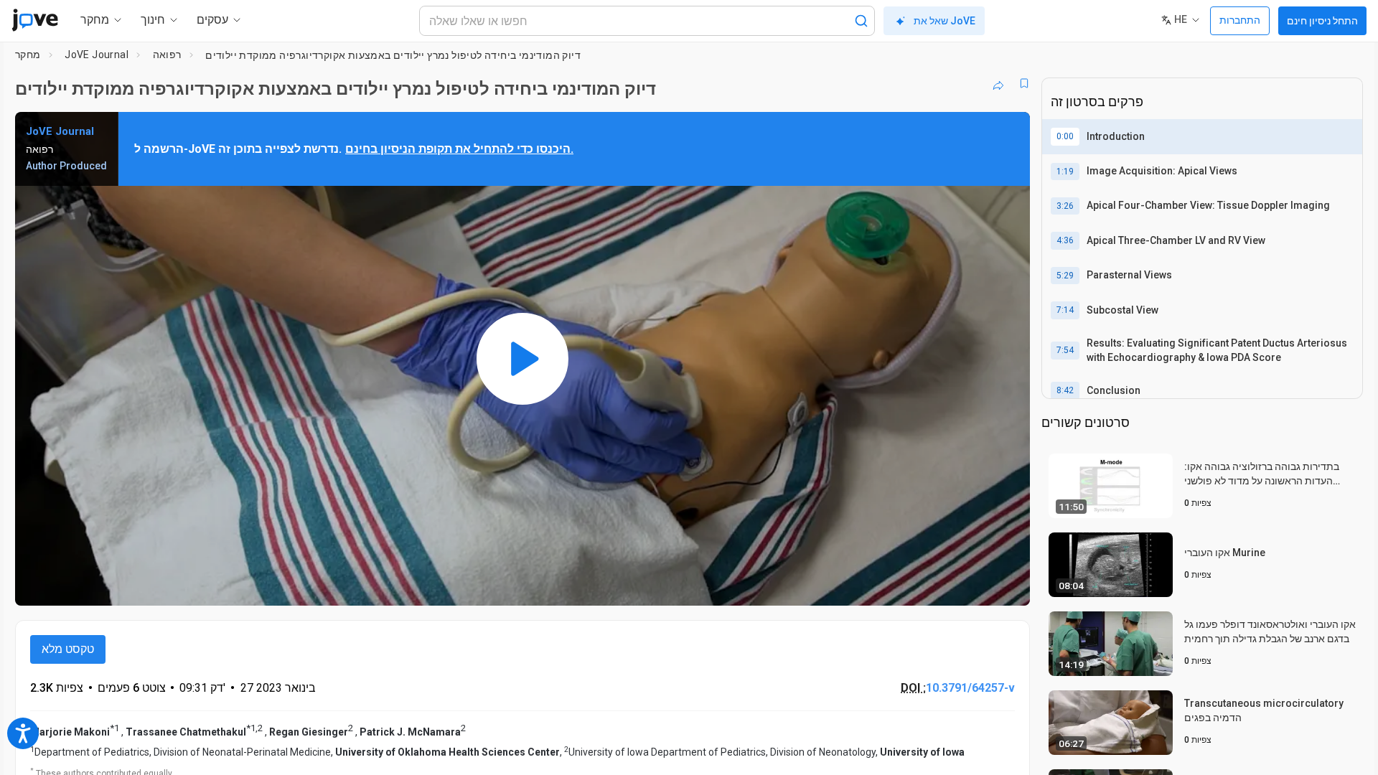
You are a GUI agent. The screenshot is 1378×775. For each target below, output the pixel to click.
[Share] (998, 83)
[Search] (861, 21)
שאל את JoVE (944, 21)
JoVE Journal (96, 54)
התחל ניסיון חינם (1322, 21)
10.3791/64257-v (970, 688)
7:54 (1065, 350)
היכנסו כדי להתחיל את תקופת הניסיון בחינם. (459, 149)
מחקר (28, 54)
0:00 (1065, 136)
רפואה (167, 54)
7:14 (1065, 310)
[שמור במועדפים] (1024, 83)
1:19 (1065, 171)
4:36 (1065, 240)
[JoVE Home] (34, 20)
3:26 (1065, 206)
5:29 (1065, 276)
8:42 (1065, 390)
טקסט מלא (68, 649)
